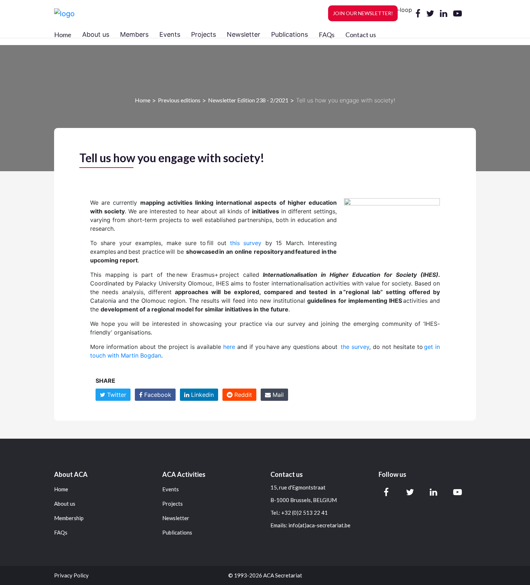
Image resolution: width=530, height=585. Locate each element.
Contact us (360, 35)
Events (170, 489)
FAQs (327, 35)
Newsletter (175, 518)
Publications (177, 532)
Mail (277, 394)
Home (62, 35)
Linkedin (201, 394)
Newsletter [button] (243, 34)
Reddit (242, 394)
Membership (69, 518)
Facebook (156, 394)
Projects (172, 503)
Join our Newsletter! (363, 13)
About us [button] (95, 34)
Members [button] (134, 34)
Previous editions (179, 100)
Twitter (115, 394)
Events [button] (169, 34)
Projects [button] (203, 34)
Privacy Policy (71, 575)
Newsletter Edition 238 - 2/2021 (248, 100)
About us (64, 503)
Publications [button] (289, 34)
